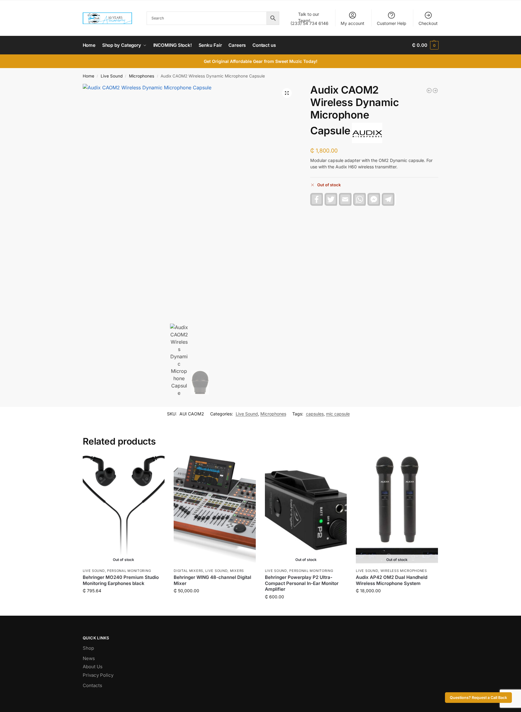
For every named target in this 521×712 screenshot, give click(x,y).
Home (88, 76)
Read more (123, 603)
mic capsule (338, 413)
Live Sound (112, 76)
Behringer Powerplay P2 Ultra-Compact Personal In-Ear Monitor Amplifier (302, 583)
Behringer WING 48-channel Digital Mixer (212, 580)
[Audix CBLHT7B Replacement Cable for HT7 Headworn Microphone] (435, 91)
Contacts (92, 685)
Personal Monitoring (129, 571)
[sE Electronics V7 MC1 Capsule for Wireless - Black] (429, 91)
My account (352, 23)
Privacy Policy (98, 675)
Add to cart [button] (214, 603)
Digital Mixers (188, 571)
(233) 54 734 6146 (309, 19)
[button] (425, 45)
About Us (92, 666)
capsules (315, 413)
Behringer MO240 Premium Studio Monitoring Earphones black (121, 580)
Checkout (428, 23)
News (89, 658)
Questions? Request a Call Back (478, 697)
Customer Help (391, 23)
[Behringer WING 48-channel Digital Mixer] (215, 510)
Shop (88, 648)
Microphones (141, 76)
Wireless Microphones (403, 571)
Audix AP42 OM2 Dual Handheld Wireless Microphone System (391, 580)
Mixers (237, 571)
